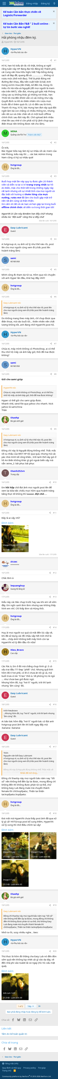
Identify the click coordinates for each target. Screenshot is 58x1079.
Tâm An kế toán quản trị (14, 1033)
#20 (54, 951)
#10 (54, 482)
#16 (54, 704)
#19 (54, 905)
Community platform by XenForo (26, 1076)
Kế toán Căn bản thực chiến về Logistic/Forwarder (22, 13)
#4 (55, 239)
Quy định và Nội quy (11, 1067)
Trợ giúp (42, 1067)
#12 (54, 572)
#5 (55, 269)
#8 (55, 374)
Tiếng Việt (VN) (11, 1063)
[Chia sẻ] (51, 60)
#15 (54, 661)
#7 (55, 343)
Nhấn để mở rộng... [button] (29, 773)
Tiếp (30, 1006)
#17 (54, 746)
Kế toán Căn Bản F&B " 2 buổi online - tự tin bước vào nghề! (26, 25)
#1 (55, 60)
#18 (54, 813)
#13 (54, 596)
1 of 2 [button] (20, 1006)
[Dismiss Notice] (53, 11)
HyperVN (8, 41)
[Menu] (4, 3)
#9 (55, 429)
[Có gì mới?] (54, 3)
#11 (54, 513)
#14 (54, 627)
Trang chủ (6, 1070)
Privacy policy (29, 1067)
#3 (55, 176)
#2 (55, 142)
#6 (55, 296)
